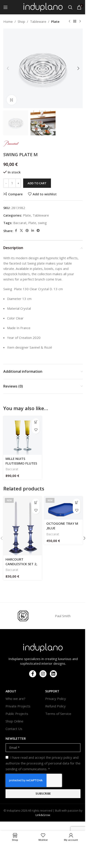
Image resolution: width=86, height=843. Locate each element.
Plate (55, 21)
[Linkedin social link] (32, 231)
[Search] (70, 7)
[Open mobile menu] (5, 7)
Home (8, 21)
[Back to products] (74, 21)
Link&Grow (43, 815)
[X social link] (21, 231)
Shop (21, 21)
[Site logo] (43, 7)
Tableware (38, 21)
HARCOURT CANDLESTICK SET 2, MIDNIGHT (21, 564)
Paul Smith (63, 616)
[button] (7, 68)
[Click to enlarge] (12, 100)
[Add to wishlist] (36, 430)
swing (42, 223)
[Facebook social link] (16, 231)
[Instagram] (43, 673)
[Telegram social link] (38, 231)
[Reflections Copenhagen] (23, 616)
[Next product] (80, 21)
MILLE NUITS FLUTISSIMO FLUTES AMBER (21, 463)
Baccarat (19, 223)
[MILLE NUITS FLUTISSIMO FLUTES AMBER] (22, 435)
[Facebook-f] (32, 673)
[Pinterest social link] (27, 231)
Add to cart (37, 183)
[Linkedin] (53, 673)
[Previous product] (69, 21)
